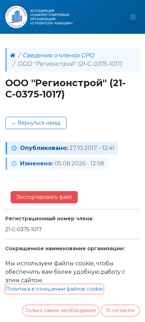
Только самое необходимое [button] (60, 310)
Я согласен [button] (120, 310)
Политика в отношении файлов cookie (54, 289)
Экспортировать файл (44, 197)
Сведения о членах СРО (58, 55)
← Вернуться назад (36, 123)
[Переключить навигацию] (133, 17)
